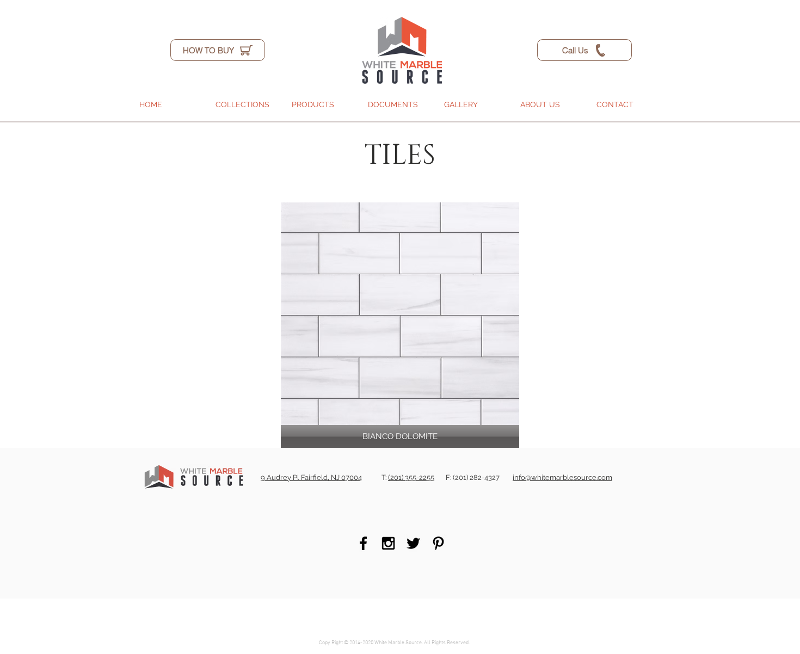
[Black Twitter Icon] (413, 543)
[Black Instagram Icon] (388, 543)
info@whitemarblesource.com (562, 477)
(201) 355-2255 (411, 477)
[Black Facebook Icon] (363, 543)
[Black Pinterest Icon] (438, 543)
